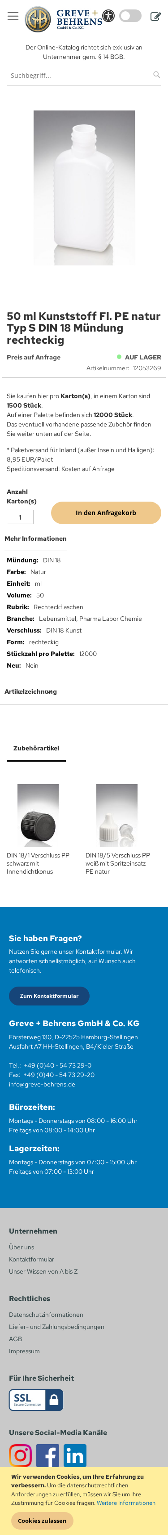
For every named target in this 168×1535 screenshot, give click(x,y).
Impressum (24, 1351)
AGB (15, 1339)
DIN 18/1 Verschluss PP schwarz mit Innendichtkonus (38, 863)
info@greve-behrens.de (42, 1084)
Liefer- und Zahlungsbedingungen (56, 1327)
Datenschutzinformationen (46, 1315)
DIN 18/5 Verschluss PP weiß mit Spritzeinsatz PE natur (118, 863)
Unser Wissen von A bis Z (43, 1271)
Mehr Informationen (35, 538)
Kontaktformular (31, 1259)
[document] (85, 1501)
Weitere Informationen (126, 1503)
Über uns (21, 1247)
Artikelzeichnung (30, 691)
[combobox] (84, 75)
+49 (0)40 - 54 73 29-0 (57, 1065)
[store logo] (63, 19)
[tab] (84, 542)
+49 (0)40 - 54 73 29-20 (59, 1075)
